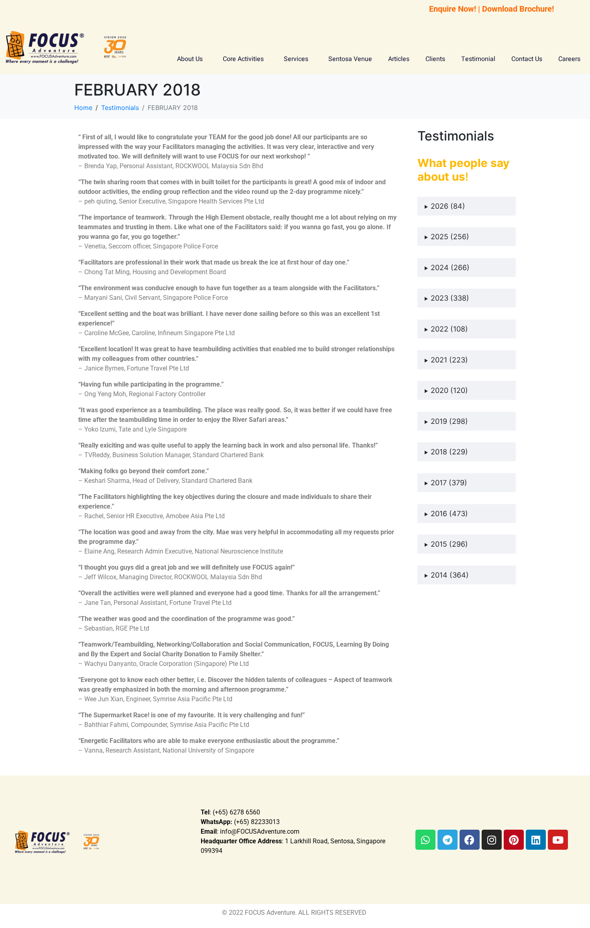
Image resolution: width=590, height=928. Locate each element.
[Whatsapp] (425, 840)
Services (296, 59)
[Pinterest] (514, 840)
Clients (435, 59)
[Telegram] (447, 840)
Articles (398, 59)
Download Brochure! (518, 9)
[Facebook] (470, 840)
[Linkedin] (536, 840)
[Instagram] (492, 840)
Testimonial (478, 59)
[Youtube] (558, 840)
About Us (190, 59)
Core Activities (243, 59)
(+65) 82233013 (240, 822)
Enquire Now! (452, 9)
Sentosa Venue (350, 59)
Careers (569, 59)
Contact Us (526, 59)
